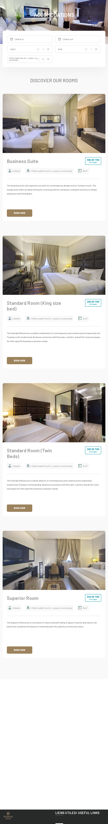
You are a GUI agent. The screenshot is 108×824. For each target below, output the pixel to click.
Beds (60, 49)
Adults (12, 49)
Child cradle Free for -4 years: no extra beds (23, 59)
